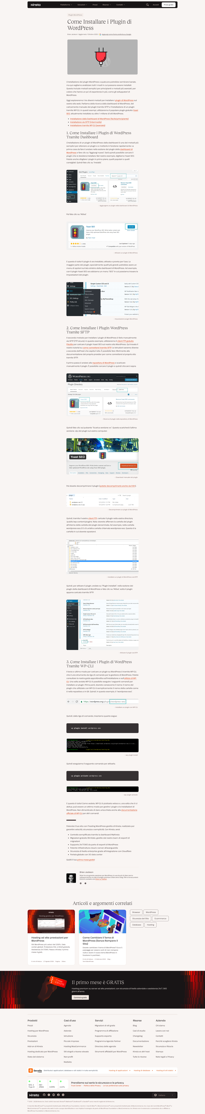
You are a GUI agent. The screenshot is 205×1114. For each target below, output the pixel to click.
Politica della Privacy (92, 1085)
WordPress (151, 912)
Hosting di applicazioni (118, 1070)
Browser (136, 912)
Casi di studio (139, 1030)
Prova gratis (168, 5)
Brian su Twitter (101, 879)
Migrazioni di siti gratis (105, 1025)
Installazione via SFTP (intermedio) (86, 122)
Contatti (159, 1036)
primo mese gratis (85, 859)
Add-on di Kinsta (35, 1046)
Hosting (150, 924)
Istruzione (68, 1036)
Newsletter (138, 1046)
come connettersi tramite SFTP (97, 347)
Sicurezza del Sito (140, 918)
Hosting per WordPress (38, 1030)
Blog (135, 1025)
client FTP (92, 518)
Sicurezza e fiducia (164, 1046)
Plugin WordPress (75, 15)
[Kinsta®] (35, 4)
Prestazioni (33, 1041)
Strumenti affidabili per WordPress (111, 1051)
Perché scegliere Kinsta (166, 1041)
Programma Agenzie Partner (108, 1041)
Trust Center (76, 1085)
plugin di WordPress (124, 100)
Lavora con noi (162, 1030)
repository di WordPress (103, 362)
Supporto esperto (103, 1036)
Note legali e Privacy (165, 1056)
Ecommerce (160, 918)
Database (136, 924)
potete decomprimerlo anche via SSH (117, 486)
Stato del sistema (36, 1056)
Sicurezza (32, 1036)
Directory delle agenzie (105, 1046)
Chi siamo (160, 1025)
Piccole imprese (71, 1041)
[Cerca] (147, 4)
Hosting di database (142, 1070)
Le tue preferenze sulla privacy (116, 1085)
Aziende (67, 1030)
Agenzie (67, 1025)
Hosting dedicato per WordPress (43, 1051)
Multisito (68, 1062)
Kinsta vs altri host (141, 1051)
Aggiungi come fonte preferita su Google (116, 34)
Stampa (159, 1051)
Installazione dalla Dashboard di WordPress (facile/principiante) (99, 118)
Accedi (156, 5)
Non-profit (68, 1056)
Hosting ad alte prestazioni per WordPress (49, 939)
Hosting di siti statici (164, 1070)
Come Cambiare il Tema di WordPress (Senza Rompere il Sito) (100, 940)
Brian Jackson (72, 34)
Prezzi (30, 1025)
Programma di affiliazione (106, 1030)
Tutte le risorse (140, 1056)
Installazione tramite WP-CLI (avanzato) (87, 125)
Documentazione (141, 1041)
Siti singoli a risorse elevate (76, 1051)
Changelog (137, 1036)
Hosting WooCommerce (75, 1046)
